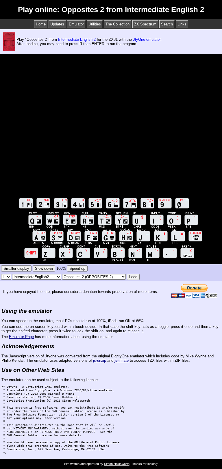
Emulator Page (21, 337)
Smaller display (16, 268)
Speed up (77, 268)
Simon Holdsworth (117, 464)
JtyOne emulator (146, 39)
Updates (57, 24)
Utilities (94, 24)
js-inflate (121, 360)
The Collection (118, 24)
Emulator (76, 24)
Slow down (44, 268)
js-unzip (99, 360)
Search (167, 24)
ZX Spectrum (145, 24)
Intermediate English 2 (77, 39)
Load (133, 277)
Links (181, 24)
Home (41, 24)
